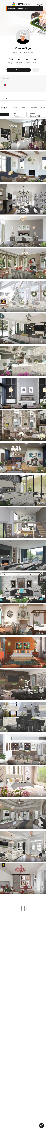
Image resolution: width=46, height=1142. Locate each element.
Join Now (40, 4)
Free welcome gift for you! (18, 8)
